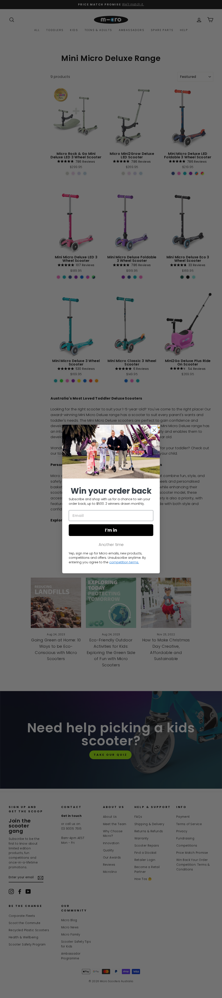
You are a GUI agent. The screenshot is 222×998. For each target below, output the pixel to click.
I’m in (111, 530)
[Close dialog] (154, 430)
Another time (111, 544)
